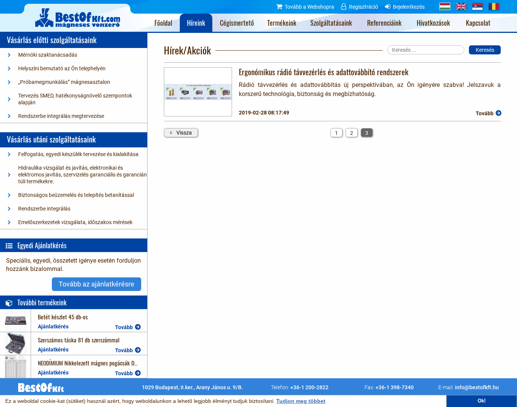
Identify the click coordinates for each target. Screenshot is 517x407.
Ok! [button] (482, 401)
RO (494, 6)
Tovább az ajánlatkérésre (96, 284)
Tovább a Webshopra (309, 7)
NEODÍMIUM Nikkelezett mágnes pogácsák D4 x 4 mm (97, 362)
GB (461, 6)
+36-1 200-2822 (309, 387)
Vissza (184, 133)
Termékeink (281, 23)
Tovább (124, 327)
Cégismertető (237, 23)
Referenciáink (384, 23)
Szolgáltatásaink (331, 23)
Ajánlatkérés (53, 326)
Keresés (485, 50)
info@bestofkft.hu (477, 387)
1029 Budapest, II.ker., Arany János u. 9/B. (192, 387)
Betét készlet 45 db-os (63, 316)
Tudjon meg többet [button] (300, 401)
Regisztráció (363, 7)
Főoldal (163, 23)
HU (445, 6)
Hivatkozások (433, 23)
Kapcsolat (478, 23)
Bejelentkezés (409, 7)
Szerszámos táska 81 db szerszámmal (79, 339)
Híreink (196, 23)
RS (477, 6)
